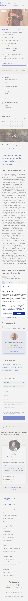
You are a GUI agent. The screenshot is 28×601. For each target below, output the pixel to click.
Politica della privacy (17, 309)
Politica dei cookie (6, 309)
